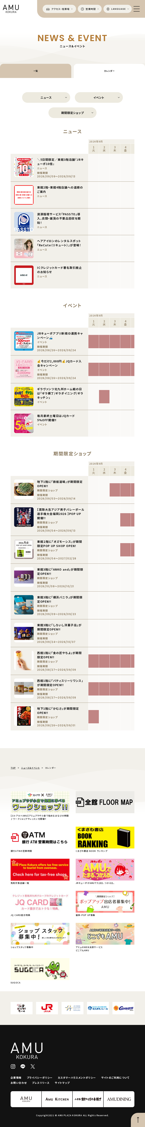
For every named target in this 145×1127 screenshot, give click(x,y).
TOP (13, 767)
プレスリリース (41, 1082)
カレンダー (109, 70)
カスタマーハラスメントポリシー (77, 1077)
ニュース (46, 97)
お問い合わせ (19, 1082)
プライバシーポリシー (40, 1077)
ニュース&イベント (30, 767)
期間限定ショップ (72, 113)
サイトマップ (62, 1082)
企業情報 (16, 1077)
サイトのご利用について (115, 1077)
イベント (98, 97)
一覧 (35, 70)
